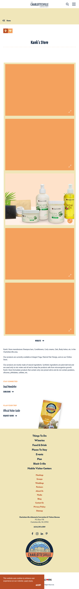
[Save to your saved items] (10, 31)
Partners (39, 487)
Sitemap (39, 511)
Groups (39, 479)
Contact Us (39, 503)
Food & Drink (39, 445)
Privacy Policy (39, 507)
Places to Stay (39, 449)
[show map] (5, 31)
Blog (39, 499)
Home (9, 20)
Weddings (39, 483)
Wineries (39, 440)
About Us (39, 491)
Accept (38, 585)
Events (39, 454)
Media (39, 495)
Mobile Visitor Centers (40, 468)
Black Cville (39, 463)
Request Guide (8, 415)
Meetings (39, 475)
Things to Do (40, 435)
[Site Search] (67, 4)
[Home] (39, 4)
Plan (39, 459)
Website (38, 340)
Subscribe (7, 391)
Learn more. (28, 581)
